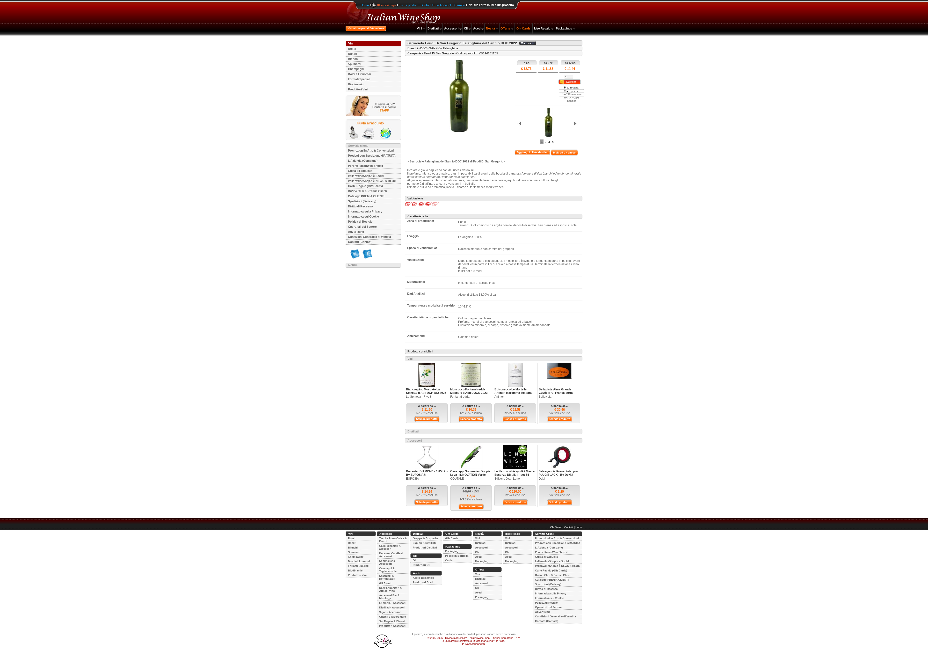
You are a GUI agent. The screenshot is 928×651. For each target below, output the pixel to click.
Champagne (356, 69)
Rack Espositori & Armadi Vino (390, 589)
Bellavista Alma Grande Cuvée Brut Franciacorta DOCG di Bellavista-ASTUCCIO (556, 394)
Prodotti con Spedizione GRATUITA (372, 155)
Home (365, 5)
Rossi (352, 49)
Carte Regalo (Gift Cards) (365, 186)
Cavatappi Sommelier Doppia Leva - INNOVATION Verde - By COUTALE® (470, 475)
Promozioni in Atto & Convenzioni (371, 150)
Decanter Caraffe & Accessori (391, 555)
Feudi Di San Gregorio (439, 53)
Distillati (433, 28)
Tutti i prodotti (408, 5)
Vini (419, 28)
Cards (449, 560)
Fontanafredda (460, 396)
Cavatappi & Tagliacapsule (388, 570)
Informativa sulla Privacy (365, 211)
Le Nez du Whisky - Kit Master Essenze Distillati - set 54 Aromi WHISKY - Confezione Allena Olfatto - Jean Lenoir (515, 476)
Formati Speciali (359, 79)
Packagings (564, 28)
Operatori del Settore (362, 226)
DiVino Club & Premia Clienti (367, 191)
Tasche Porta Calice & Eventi (393, 540)
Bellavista (545, 396)
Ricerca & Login (386, 5)
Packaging (451, 551)
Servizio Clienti (544, 533)
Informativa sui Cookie (363, 216)
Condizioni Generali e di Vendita (369, 237)
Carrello (459, 5)
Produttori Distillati (425, 547)
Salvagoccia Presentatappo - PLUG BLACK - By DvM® (558, 473)
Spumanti (354, 64)
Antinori (499, 396)
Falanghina (450, 48)
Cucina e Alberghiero (392, 616)
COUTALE (457, 478)
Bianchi (353, 59)
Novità (490, 28)
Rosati (352, 54)
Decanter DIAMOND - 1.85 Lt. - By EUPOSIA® (427, 473)
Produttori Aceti (423, 582)
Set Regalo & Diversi (392, 621)
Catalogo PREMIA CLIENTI (366, 196)
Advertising (356, 232)
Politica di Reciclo (360, 221)
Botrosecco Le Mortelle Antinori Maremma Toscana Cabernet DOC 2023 (513, 393)
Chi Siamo (556, 527)
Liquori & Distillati (424, 542)
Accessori (451, 28)
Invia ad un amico (564, 152)
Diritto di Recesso (360, 206)
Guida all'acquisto (360, 171)
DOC (423, 48)
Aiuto (425, 5)
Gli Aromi (385, 583)
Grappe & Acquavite (425, 538)
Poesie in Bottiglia (456, 555)
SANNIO (435, 48)
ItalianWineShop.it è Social (366, 176)
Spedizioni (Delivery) (362, 201)
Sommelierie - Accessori (388, 562)
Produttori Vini (358, 89)
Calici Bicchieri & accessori (390, 547)
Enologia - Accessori (392, 602)
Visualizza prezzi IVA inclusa (366, 28)
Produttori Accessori (392, 625)
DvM (542, 478)
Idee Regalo (542, 28)
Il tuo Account (441, 5)
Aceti (476, 28)
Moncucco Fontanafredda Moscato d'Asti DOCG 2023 (469, 391)
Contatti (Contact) (360, 242)
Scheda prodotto (427, 418)
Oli (466, 28)
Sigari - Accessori (390, 612)
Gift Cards (523, 28)
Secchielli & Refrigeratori (387, 577)
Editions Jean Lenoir (508, 478)
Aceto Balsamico (423, 577)
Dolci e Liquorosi (359, 74)
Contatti (568, 527)
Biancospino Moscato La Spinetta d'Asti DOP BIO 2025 (426, 391)
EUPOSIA (412, 478)
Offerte (505, 28)
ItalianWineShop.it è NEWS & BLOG (372, 181)
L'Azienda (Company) (362, 160)
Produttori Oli (421, 564)
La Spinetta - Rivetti (419, 396)
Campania (414, 53)
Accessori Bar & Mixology (389, 597)
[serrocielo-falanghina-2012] (547, 123)
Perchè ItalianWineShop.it (365, 166)
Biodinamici (356, 84)
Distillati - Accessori (392, 607)
